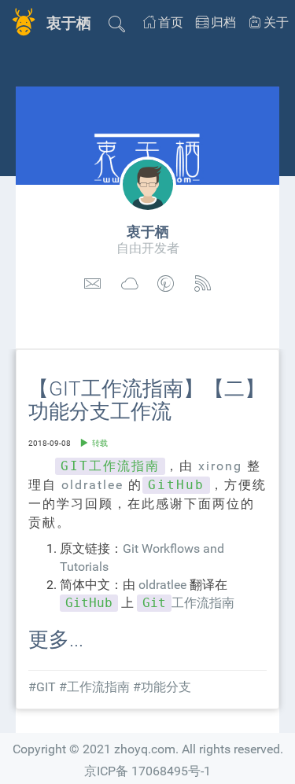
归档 (223, 22)
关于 (276, 22)
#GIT (42, 686)
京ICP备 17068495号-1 (147, 771)
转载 (100, 443)
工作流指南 (188, 602)
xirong (220, 465)
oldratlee (92, 484)
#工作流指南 (94, 686)
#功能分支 (162, 686)
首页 (170, 22)
